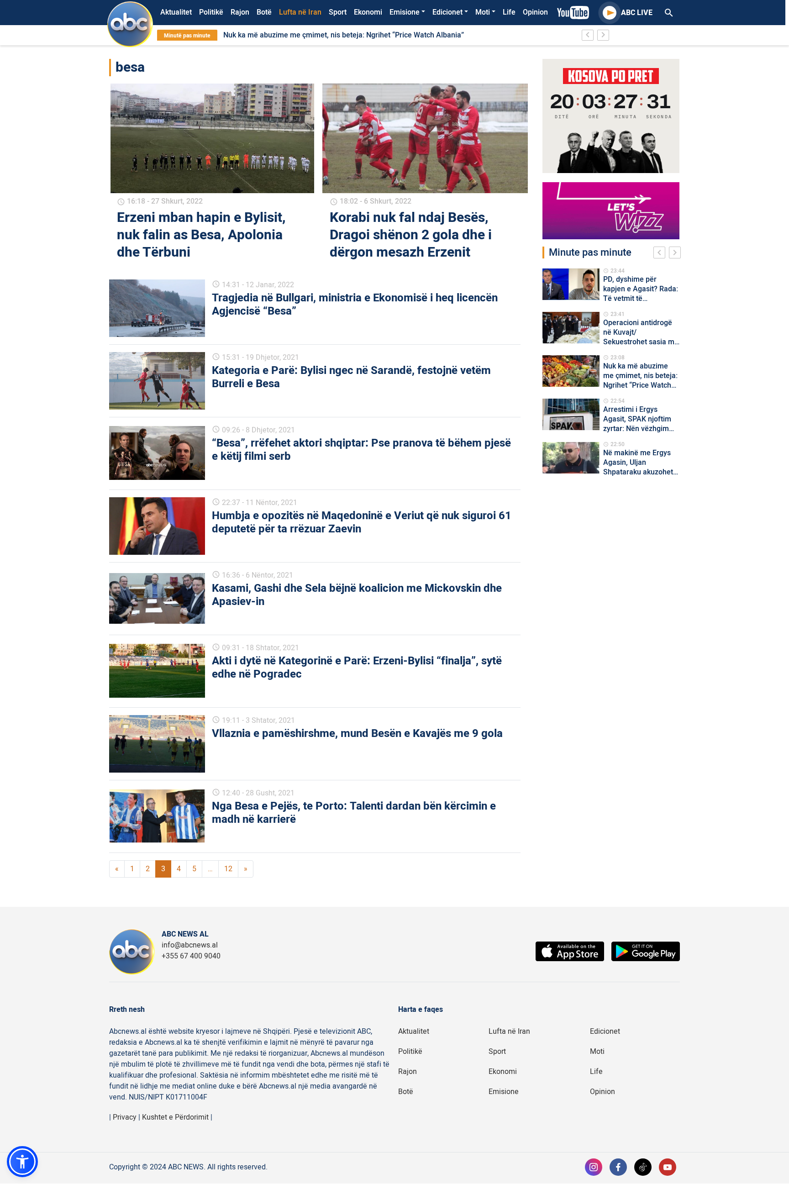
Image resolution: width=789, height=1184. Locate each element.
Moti (482, 12)
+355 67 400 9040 (191, 956)
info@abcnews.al (190, 945)
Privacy (125, 1117)
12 (228, 868)
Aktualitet (176, 12)
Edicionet (447, 12)
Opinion (535, 12)
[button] (22, 1161)
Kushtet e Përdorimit (175, 1117)
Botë (264, 12)
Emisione (404, 12)
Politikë (211, 12)
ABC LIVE (636, 12)
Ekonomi (368, 12)
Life (509, 12)
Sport (338, 12)
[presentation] (661, 254)
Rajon (240, 12)
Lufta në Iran (300, 12)
